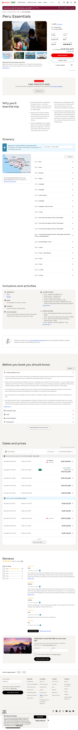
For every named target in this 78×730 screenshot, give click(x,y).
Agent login (30, 698)
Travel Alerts (30, 689)
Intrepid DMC (43, 687)
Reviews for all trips (45, 631)
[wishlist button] (72, 65)
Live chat (54, 684)
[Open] (22, 561)
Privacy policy (43, 692)
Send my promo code (42, 659)
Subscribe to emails (13, 692)
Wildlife (66, 694)
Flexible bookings (31, 692)
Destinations (22, 2)
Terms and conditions (56, 86)
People (66, 688)
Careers (41, 689)
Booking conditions (32, 695)
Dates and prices (62, 55)
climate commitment (10, 181)
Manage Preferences (40, 720)
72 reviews (59, 24)
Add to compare (60, 65)
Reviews (54, 689)
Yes (19, 672)
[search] (53, 2)
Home (4, 12)
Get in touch (55, 681)
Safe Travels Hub (31, 687)
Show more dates (37, 542)
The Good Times (44, 684)
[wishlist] (64, 2)
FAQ (53, 687)
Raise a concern (56, 695)
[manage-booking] (67, 2)
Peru (18, 12)
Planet (66, 691)
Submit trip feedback (32, 684)
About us (42, 681)
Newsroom (54, 692)
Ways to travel (31, 2)
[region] (25, 721)
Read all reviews (33, 631)
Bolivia (9, 297)
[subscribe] (75, 2)
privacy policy (57, 654)
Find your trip (39, 91)
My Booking (30, 681)
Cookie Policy (19, 725)
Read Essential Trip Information (39, 427)
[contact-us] (71, 2)
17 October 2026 (70, 51)
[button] (24, 36)
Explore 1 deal (62, 60)
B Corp (66, 681)
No (24, 672)
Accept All (40, 717)
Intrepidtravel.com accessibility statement (44, 701)
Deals (40, 2)
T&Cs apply (14, 688)
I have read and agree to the (49, 654)
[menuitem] (5, 2)
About (45, 2)
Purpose (66, 679)
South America (11, 12)
